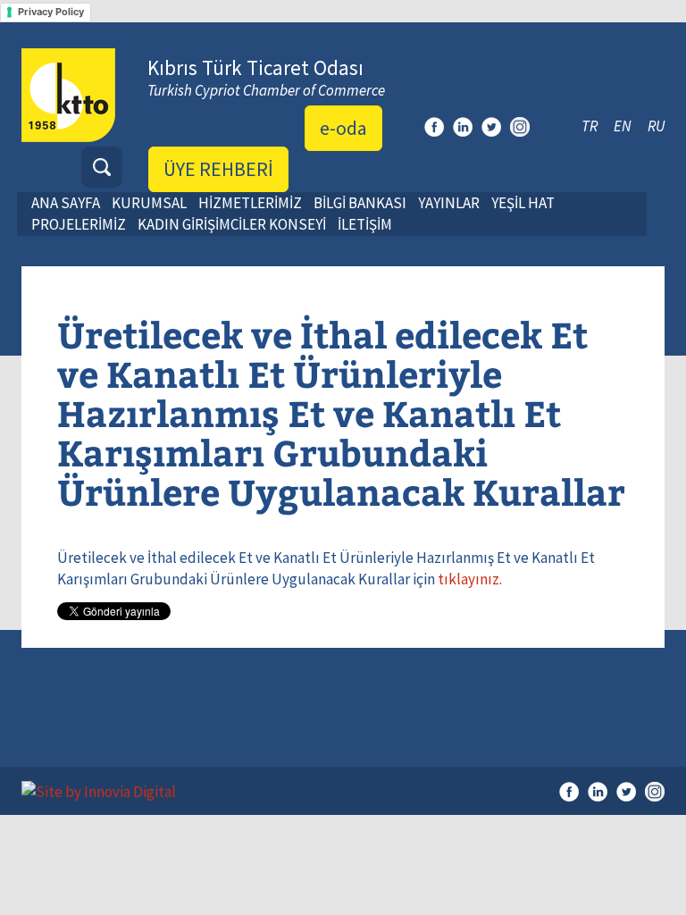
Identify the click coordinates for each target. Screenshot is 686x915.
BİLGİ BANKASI (360, 203)
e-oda (343, 127)
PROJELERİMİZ (78, 224)
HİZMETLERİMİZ (250, 203)
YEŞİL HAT (523, 203)
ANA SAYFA (65, 203)
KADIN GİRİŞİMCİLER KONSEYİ (232, 224)
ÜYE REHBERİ (218, 168)
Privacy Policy (51, 11)
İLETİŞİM (365, 224)
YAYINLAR (449, 203)
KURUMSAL (149, 203)
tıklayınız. (470, 579)
